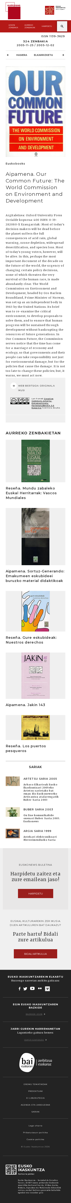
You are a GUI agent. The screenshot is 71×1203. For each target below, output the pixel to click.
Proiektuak (35, 1091)
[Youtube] (32, 988)
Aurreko (29, 26)
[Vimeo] (47, 988)
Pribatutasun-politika (35, 1132)
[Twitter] (25, 988)
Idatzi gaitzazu (34, 1040)
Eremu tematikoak (36, 1084)
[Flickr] (40, 988)
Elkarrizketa (43, 55)
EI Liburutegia (35, 1098)
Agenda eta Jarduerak (35, 1105)
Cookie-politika (35, 1139)
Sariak (35, 1112)
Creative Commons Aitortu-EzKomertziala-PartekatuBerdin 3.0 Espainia (43, 403)
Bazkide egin (34, 1014)
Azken (13, 26)
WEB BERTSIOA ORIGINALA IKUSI (36, 388)
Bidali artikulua (35, 953)
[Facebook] (19, 988)
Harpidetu (47, 26)
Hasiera (21, 55)
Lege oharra (35, 1125)
